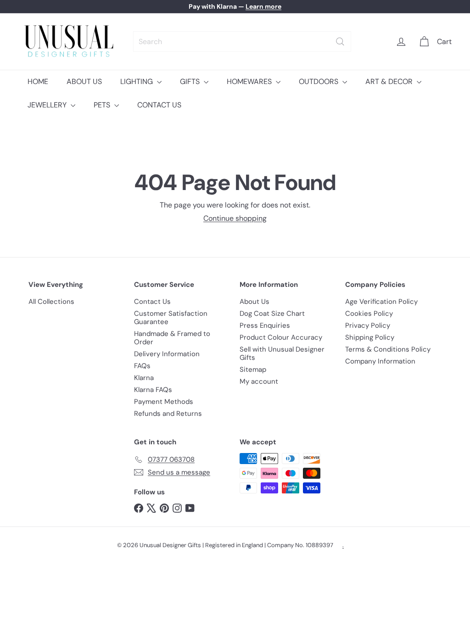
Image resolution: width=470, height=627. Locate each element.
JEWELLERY (48, 105)
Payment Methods (163, 401)
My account (259, 381)
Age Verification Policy (381, 301)
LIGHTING (137, 81)
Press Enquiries (265, 325)
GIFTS (190, 81)
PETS (103, 105)
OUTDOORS (319, 81)
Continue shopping (235, 218)
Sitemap (253, 369)
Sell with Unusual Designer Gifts (282, 353)
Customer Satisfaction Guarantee (170, 317)
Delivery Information (167, 353)
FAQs (142, 365)
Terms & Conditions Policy (388, 349)
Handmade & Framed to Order (172, 338)
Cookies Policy (369, 313)
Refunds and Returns (168, 413)
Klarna (144, 377)
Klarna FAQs (153, 389)
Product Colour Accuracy (281, 337)
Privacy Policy (367, 325)
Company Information (380, 361)
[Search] (340, 41)
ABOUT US (84, 81)
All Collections (51, 301)
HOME (38, 81)
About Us (254, 301)
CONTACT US (159, 105)
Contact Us (152, 301)
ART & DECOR (389, 81)
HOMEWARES (250, 81)
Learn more (263, 6)
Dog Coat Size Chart (272, 313)
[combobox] (242, 41)
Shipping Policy (369, 337)
